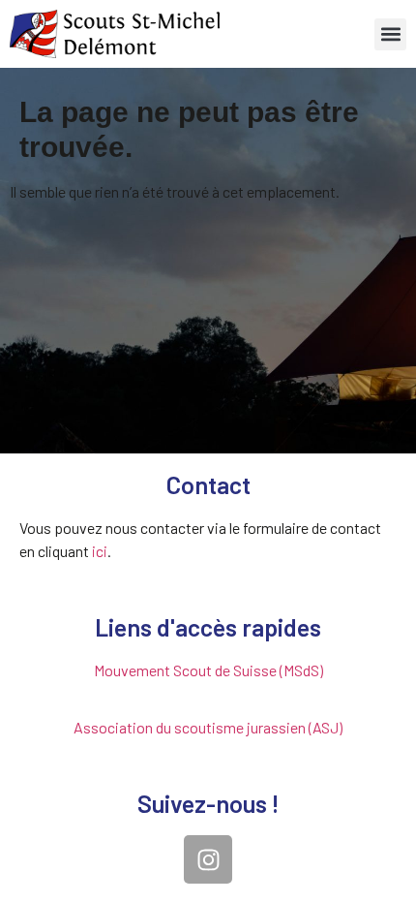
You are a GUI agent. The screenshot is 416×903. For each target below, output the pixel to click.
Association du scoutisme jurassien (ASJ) (208, 727)
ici (99, 551)
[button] (390, 34)
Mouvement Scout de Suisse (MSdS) (208, 670)
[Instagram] (208, 859)
